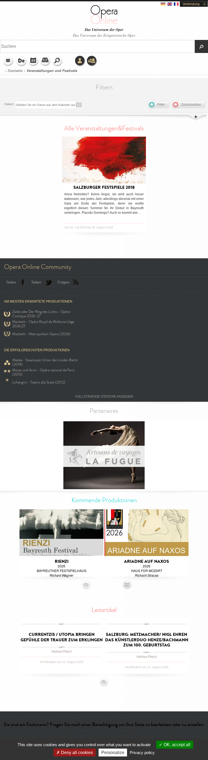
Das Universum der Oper (104, 29)
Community (92, 61)
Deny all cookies (76, 752)
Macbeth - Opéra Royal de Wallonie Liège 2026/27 (43, 324)
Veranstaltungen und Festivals (52, 70)
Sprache (21, 61)
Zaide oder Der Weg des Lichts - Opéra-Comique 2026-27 (42, 314)
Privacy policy (142, 752)
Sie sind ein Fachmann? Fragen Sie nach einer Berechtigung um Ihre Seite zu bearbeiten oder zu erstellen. (104, 724)
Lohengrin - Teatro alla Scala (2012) (38, 382)
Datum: (9, 104)
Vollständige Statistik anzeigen (104, 396)
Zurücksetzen (191, 104)
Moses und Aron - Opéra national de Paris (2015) (43, 372)
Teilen (11, 282)
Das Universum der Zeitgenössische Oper (104, 35)
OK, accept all (176, 744)
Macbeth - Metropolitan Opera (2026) (41, 334)
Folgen (64, 282)
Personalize (112, 752)
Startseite (15, 70)
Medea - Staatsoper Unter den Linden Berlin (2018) (45, 362)
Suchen (57, 61)
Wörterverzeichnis (45, 61)
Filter (161, 104)
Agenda (33, 61)
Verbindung (191, 4)
